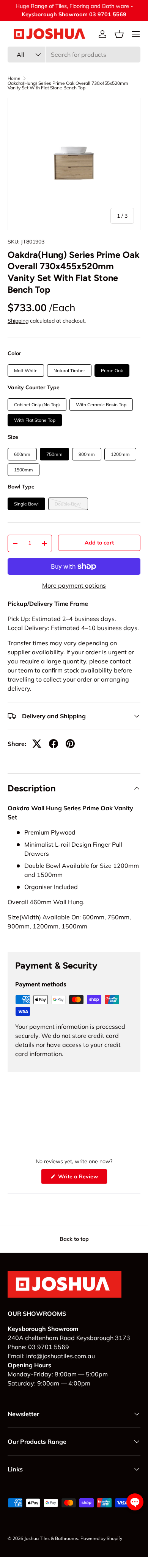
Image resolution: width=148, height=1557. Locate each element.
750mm (54, 454)
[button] (119, 34)
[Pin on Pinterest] (70, 743)
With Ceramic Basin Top (101, 404)
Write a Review (79, 1178)
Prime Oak (112, 370)
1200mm (120, 454)
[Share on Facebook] (53, 743)
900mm (87, 454)
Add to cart (99, 542)
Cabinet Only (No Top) (37, 404)
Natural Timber (69, 370)
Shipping (18, 320)
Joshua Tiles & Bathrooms (51, 1538)
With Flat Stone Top (34, 420)
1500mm (23, 470)
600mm (22, 454)
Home (14, 78)
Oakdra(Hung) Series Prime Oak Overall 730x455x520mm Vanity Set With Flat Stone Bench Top (68, 85)
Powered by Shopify (101, 1538)
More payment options (74, 585)
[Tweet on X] (36, 743)
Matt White (26, 370)
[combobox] (74, 54)
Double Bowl (68, 504)
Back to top (74, 1239)
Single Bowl (26, 504)
